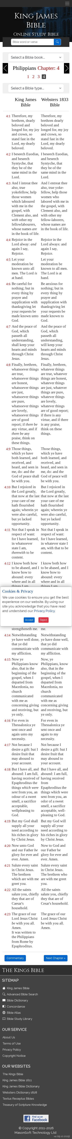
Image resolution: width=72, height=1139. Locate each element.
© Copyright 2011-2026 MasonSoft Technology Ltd (35, 1130)
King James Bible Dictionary (20, 1086)
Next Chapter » (55, 958)
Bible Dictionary (17, 1000)
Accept (29, 620)
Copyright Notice (14, 1055)
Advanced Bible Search (22, 994)
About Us (8, 1037)
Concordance (15, 1006)
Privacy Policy (11, 1049)
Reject (43, 620)
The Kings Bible (12, 1074)
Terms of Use (11, 1043)
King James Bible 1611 (17, 1080)
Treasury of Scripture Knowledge (24, 1104)
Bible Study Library (19, 1019)
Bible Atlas (13, 1012)
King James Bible (17, 988)
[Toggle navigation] (67, 3)
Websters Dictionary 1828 (19, 1092)
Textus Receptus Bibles (18, 1098)
